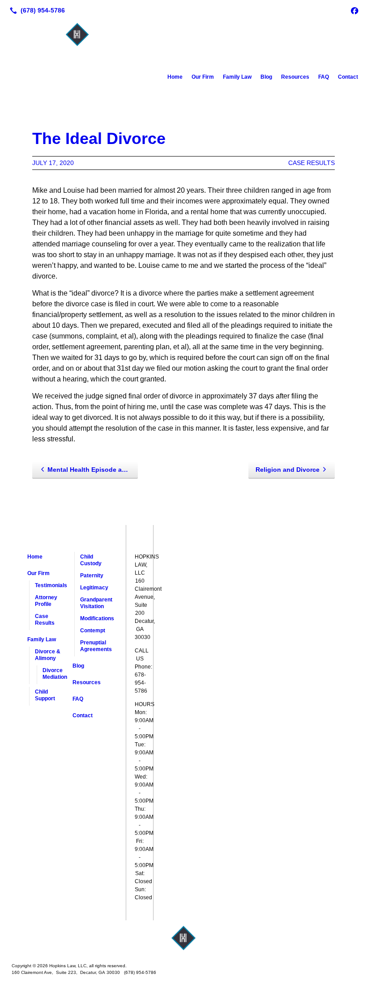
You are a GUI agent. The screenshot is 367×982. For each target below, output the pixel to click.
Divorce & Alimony (47, 654)
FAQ (323, 77)
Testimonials (51, 585)
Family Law (237, 77)
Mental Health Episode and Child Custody (92, 469)
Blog (266, 77)
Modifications (96, 618)
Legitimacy (94, 587)
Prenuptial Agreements (96, 645)
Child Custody (91, 560)
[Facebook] (354, 10)
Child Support (45, 695)
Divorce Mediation (55, 673)
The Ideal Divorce (99, 138)
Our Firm (203, 77)
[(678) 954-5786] (35, 10)
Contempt (92, 630)
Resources (295, 77)
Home (175, 77)
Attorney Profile (46, 600)
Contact (348, 77)
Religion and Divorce (288, 469)
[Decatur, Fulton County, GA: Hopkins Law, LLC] (183, 938)
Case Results (311, 162)
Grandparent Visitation (96, 603)
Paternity (91, 575)
